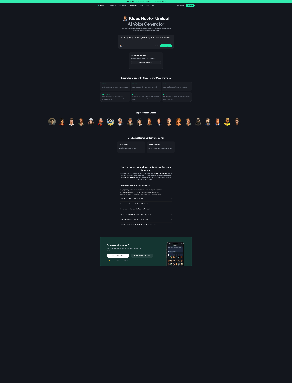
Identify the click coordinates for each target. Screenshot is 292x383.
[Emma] (178, 122)
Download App (180, 5)
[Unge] (91, 122)
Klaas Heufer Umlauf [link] (153, 13)
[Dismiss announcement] (290, 1)
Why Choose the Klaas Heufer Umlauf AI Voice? (134, 219)
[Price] (198, 122)
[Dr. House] (237, 122)
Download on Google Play (143, 255)
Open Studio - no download (146, 62)
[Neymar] (227, 122)
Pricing (147, 5)
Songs (141, 5)
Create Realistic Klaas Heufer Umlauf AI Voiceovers (135, 185)
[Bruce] (149, 122)
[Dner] (71, 122)
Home (135, 13)
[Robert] (120, 122)
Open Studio (190, 5)
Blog (153, 5)
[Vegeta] (110, 122)
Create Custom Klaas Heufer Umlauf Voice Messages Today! (138, 225)
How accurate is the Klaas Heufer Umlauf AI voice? (135, 209)
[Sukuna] (169, 122)
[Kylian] (217, 122)
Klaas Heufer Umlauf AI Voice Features (131, 198)
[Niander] (81, 122)
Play (167, 46)
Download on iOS (119, 255)
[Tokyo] (62, 122)
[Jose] (130, 122)
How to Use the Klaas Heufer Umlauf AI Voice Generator (137, 204)
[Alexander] (100, 122)
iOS (146, 66)
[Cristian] (208, 122)
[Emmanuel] (159, 122)
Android (150, 66)
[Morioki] (139, 122)
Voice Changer (122, 5)
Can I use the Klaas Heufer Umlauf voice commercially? (136, 214)
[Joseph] (188, 122)
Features (111, 5)
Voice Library (133, 5)
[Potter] (52, 122)
